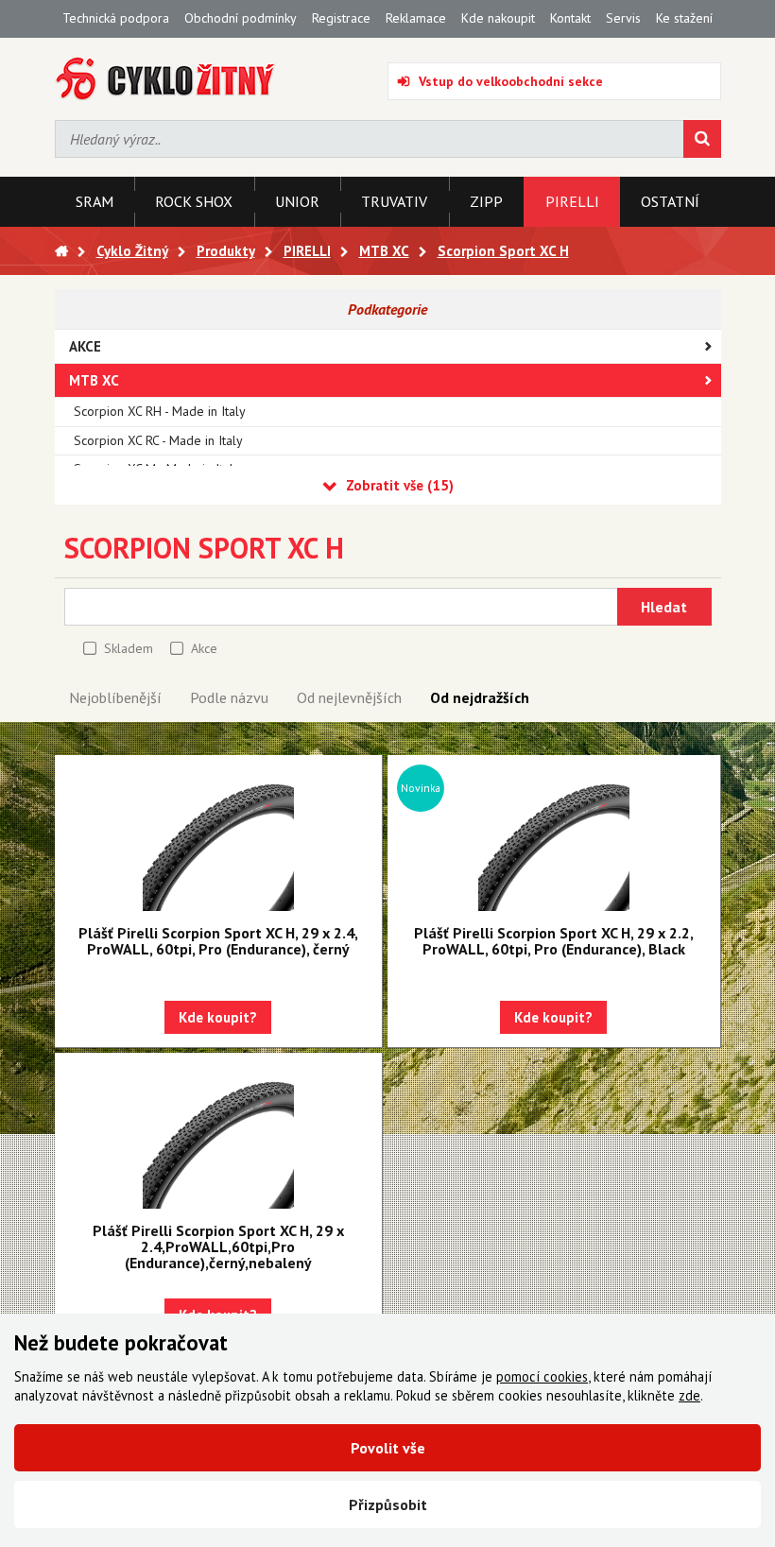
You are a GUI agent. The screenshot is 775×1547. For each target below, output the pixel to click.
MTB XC (94, 380)
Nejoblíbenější (115, 697)
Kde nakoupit (498, 17)
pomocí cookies (542, 1376)
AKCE (85, 346)
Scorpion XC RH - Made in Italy (160, 411)
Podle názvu (229, 697)
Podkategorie (387, 309)
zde (689, 1395)
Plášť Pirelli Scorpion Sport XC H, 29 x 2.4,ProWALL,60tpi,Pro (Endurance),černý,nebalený (218, 1246)
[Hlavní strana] (61, 251)
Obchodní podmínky (240, 17)
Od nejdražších (479, 697)
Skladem (128, 648)
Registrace (341, 17)
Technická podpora (115, 17)
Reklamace (416, 17)
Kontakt (570, 17)
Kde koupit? (218, 1017)
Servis (623, 17)
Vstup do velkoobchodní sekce (511, 81)
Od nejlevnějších (349, 697)
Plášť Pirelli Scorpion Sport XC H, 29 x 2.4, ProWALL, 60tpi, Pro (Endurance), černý (218, 940)
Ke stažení (684, 17)
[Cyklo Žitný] (166, 79)
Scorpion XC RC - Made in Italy (158, 440)
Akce (204, 648)
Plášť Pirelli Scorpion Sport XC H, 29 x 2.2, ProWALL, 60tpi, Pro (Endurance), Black (554, 940)
